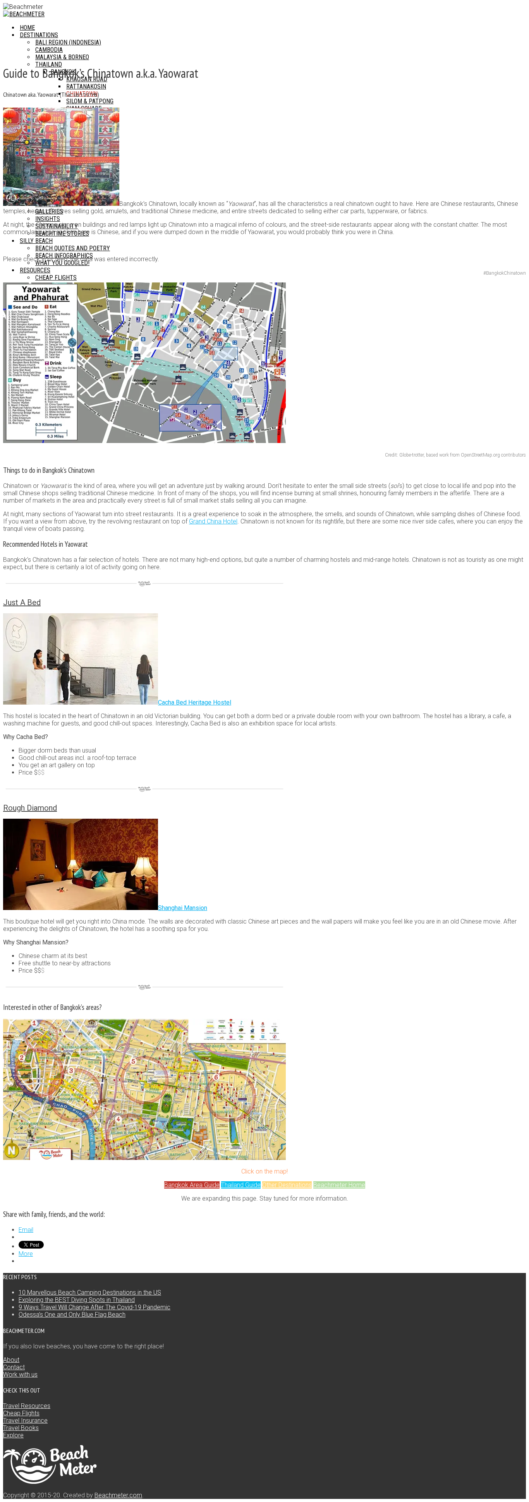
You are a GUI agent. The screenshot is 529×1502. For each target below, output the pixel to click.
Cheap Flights (21, 1413)
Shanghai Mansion (182, 908)
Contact (14, 1367)
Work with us (20, 1374)
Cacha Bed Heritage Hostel (194, 702)
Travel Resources (26, 1406)
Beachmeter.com (118, 1495)
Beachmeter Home (339, 1185)
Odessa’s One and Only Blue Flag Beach (72, 1314)
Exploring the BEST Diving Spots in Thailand (77, 1300)
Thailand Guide (241, 1185)
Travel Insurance (25, 1420)
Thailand (48, 64)
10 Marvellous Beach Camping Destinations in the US (90, 1292)
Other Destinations (287, 1185)
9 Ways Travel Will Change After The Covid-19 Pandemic (94, 1307)
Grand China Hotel (213, 521)
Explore (13, 1435)
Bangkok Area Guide (192, 1185)
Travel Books (21, 1428)
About (11, 1359)
